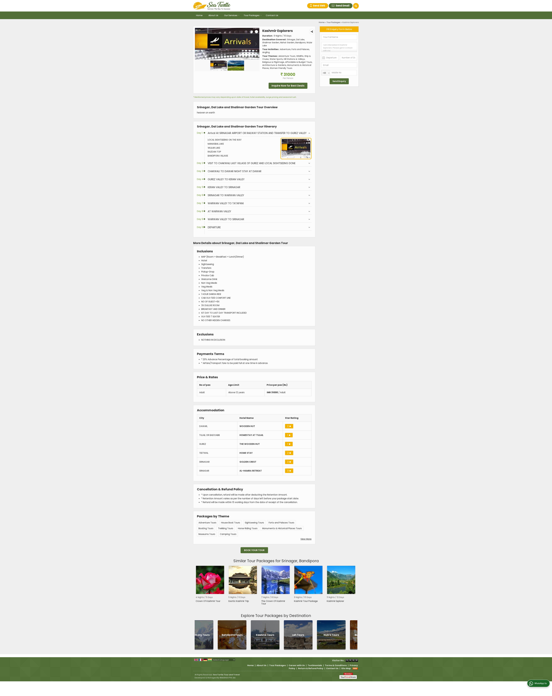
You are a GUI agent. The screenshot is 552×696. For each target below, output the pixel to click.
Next (353, 586)
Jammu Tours (342, 635)
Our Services (230, 15)
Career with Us (297, 665)
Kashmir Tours (210, 635)
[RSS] (355, 668)
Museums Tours (207, 534)
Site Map (346, 668)
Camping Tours (228, 534)
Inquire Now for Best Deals (288, 85)
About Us (213, 15)
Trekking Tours (225, 528)
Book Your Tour (254, 550)
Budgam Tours (309, 635)
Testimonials (315, 665)
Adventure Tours (207, 522)
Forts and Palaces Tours (281, 522)
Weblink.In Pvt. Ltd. (228, 677)
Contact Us (272, 15)
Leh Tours (243, 635)
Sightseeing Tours (254, 522)
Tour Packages (251, 15)
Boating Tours (206, 528)
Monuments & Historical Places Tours (282, 528)
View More (306, 539)
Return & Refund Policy (310, 668)
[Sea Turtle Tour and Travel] (211, 6)
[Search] (356, 6)
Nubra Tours (276, 635)
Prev (198, 586)
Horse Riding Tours (247, 528)
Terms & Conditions (336, 665)
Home (199, 15)
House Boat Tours (230, 522)
